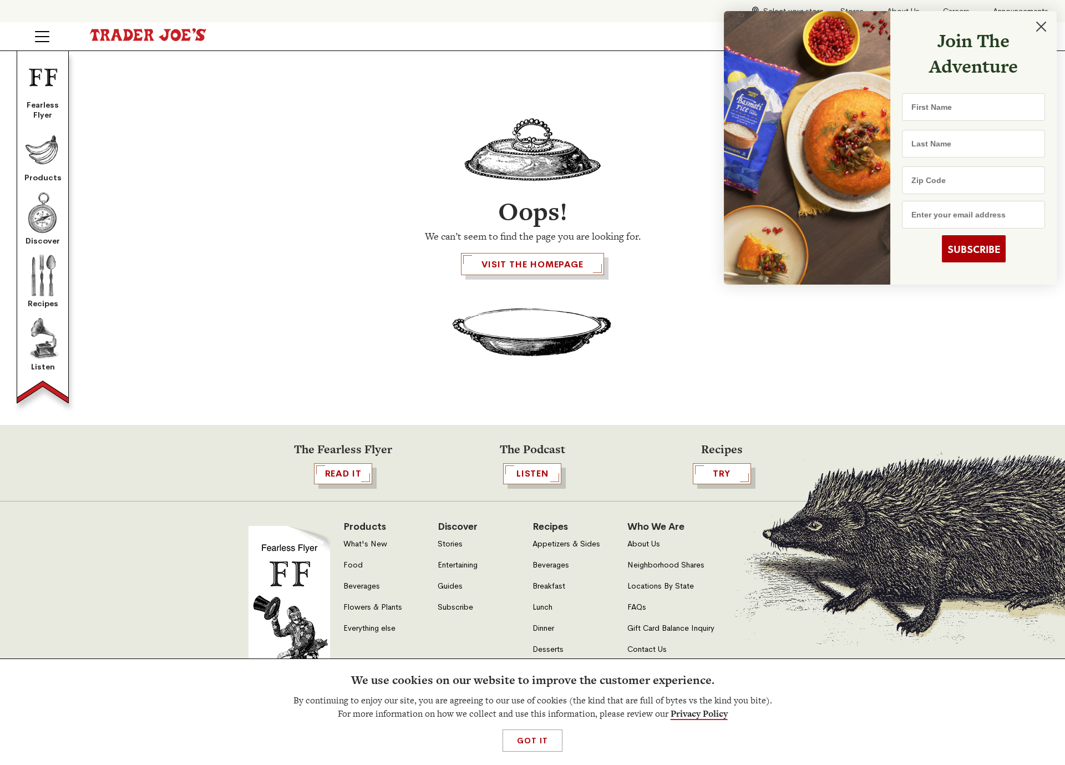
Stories (450, 544)
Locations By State (660, 586)
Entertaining (458, 565)
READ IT (343, 473)
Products (43, 178)
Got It (532, 741)
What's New (365, 544)
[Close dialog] (1038, 27)
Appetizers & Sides (566, 544)
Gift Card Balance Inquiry (670, 628)
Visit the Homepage (532, 264)
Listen (43, 367)
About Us (643, 544)
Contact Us (647, 649)
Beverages (361, 586)
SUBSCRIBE (971, 249)
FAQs (636, 607)
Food (353, 565)
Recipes (43, 303)
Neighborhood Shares (665, 565)
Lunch (542, 607)
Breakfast (548, 586)
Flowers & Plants (372, 607)
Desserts (548, 649)
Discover (43, 241)
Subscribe (455, 607)
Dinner (543, 628)
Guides (450, 586)
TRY (722, 473)
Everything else (369, 628)
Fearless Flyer (43, 110)
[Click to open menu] (42, 36)
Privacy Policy (699, 713)
